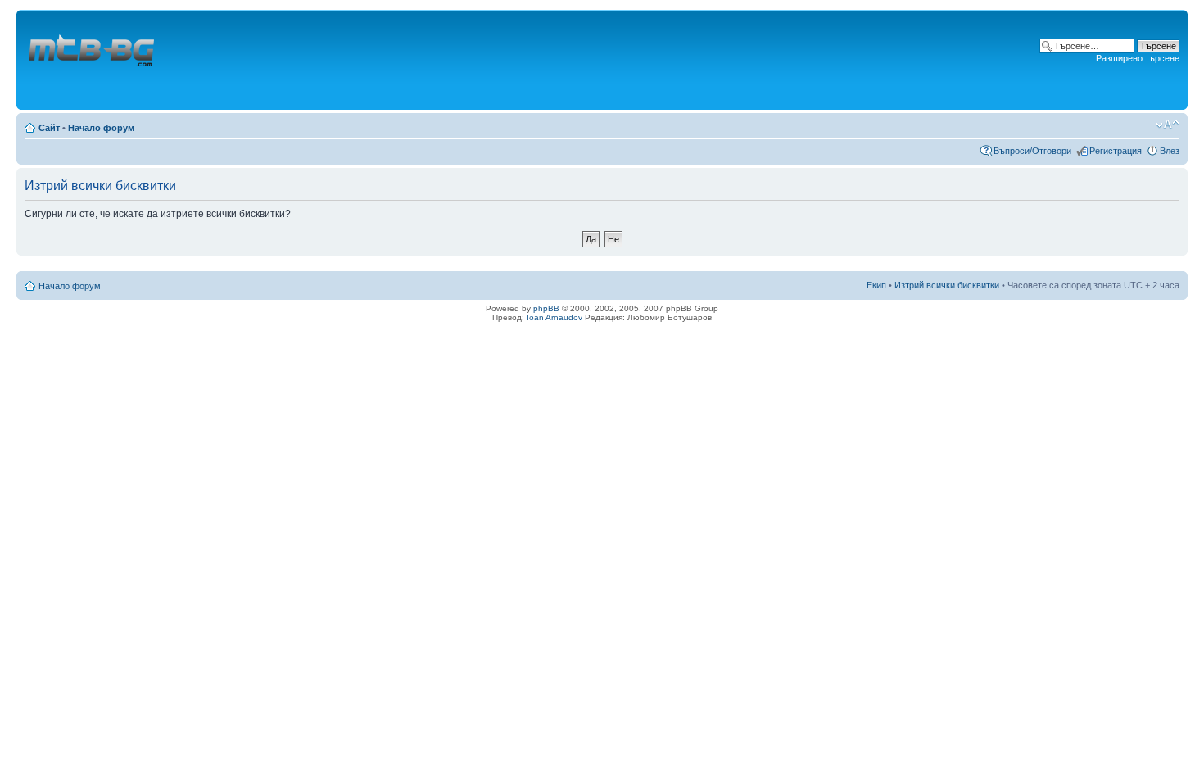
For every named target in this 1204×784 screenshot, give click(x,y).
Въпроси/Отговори (1032, 151)
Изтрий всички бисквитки (946, 285)
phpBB (546, 308)
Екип (876, 285)
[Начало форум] (92, 60)
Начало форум (101, 128)
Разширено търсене (1137, 58)
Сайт (49, 128)
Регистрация (1115, 151)
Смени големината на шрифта (1167, 124)
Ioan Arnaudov (554, 317)
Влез (1169, 151)
